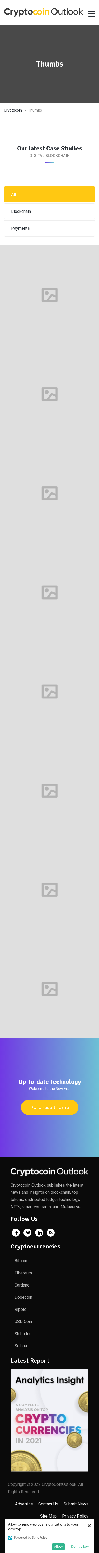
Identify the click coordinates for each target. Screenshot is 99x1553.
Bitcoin (21, 1260)
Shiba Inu (23, 1333)
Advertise (24, 1503)
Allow (58, 1546)
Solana (21, 1345)
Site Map (48, 1516)
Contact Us (48, 1503)
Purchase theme (49, 1107)
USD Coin (23, 1321)
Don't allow (80, 1546)
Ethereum (23, 1272)
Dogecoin (23, 1297)
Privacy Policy (75, 1516)
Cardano (22, 1285)
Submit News (76, 1503)
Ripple (20, 1309)
